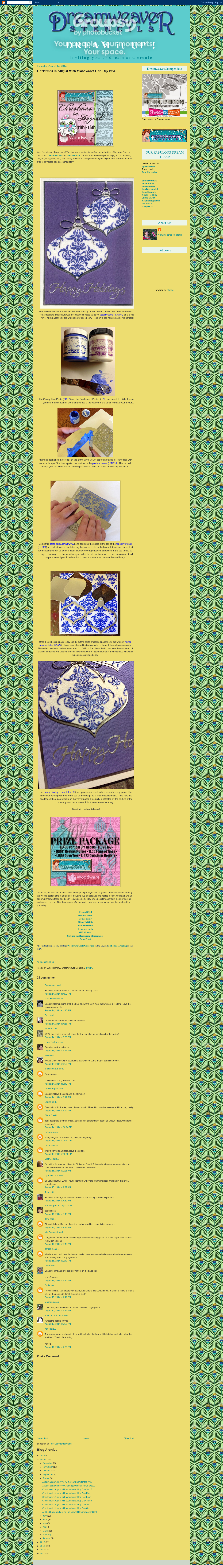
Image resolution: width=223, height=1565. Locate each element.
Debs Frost (85, 939)
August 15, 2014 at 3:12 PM (58, 1280)
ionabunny (50, 1302)
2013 (42, 1542)
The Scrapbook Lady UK (56, 1205)
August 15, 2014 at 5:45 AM (58, 1214)
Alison (48, 1055)
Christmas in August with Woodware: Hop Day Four (66, 1497)
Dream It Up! (85, 911)
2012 (42, 1546)
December (48, 1463)
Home (86, 1438)
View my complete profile (170, 235)
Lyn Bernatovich (150, 189)
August (46, 1478)
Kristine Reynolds (151, 201)
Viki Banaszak (51, 1232)
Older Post (129, 1438)
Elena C (48, 1115)
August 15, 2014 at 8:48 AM (58, 1244)
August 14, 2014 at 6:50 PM (58, 1064)
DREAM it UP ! (111, 44)
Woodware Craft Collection (80, 945)
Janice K (49, 1249)
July (45, 1516)
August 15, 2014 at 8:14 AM (58, 1227)
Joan (47, 1192)
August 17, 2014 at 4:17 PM (58, 1310)
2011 (42, 1549)
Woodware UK (74, 155)
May (45, 1523)
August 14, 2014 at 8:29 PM (58, 1110)
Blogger (170, 290)
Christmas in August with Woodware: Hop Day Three (67, 1501)
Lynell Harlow (148, 166)
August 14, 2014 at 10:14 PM (58, 1127)
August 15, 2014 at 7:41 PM (58, 1297)
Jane (47, 1219)
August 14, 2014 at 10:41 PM (58, 1140)
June (45, 1519)
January (46, 1538)
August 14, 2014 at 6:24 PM (58, 1050)
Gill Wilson (85, 932)
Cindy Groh (147, 206)
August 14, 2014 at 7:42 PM (58, 1084)
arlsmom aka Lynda (54, 1315)
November (48, 1467)
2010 (42, 1553)
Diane (48, 1265)
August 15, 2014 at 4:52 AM (58, 1201)
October (46, 1470)
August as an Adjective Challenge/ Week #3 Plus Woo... (68, 1486)
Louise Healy (85, 918)
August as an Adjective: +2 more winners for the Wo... (67, 1482)
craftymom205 (51, 1069)
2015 (42, 1455)
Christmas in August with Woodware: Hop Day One (66, 1508)
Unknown (49, 1132)
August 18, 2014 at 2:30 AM (58, 1347)
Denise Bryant (51, 1088)
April (45, 1527)
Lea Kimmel (148, 183)
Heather (48, 1028)
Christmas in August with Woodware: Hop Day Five (76, 70)
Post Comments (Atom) (61, 1444)
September (48, 1474)
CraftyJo (49, 1159)
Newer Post (42, 1438)
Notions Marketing (117, 945)
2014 (42, 1459)
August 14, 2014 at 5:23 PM (58, 1037)
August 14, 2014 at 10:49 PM (58, 1154)
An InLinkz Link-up (46, 962)
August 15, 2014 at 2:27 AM (58, 1187)
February (47, 1534)
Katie (47, 1329)
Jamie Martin (148, 198)
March (46, 1531)
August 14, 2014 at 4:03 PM (58, 994)
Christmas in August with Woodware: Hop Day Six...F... (67, 1489)
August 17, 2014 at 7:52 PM (58, 1324)
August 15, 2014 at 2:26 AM (58, 1171)
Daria (47, 1285)
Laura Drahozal (52, 1042)
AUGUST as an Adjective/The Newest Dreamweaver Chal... (70, 1512)
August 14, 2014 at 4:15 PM (58, 1010)
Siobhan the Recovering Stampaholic (85, 935)
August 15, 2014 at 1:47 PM (58, 1261)
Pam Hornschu (85, 925)
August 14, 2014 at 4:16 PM (58, 1024)
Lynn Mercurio (85, 929)
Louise (48, 1102)
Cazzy (48, 1015)
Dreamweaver (55, 155)
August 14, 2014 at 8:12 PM (58, 1097)
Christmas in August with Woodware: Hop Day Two (66, 1504)
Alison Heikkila (85, 922)
